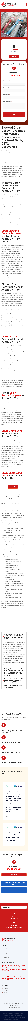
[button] (3, 25)
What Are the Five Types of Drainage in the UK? (14, 970)
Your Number (7, 87)
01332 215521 (14, 75)
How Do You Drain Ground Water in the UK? (13, 973)
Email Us (14, 925)
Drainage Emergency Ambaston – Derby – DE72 (15, 883)
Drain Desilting (10, 336)
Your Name (6, 81)
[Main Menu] (25, 4)
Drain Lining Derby (12, 430)
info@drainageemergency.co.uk (14, 927)
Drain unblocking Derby (11, 474)
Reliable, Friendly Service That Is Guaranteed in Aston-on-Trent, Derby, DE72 (14, 680)
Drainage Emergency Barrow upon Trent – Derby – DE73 (15, 890)
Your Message (7, 101)
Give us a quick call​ (14, 72)
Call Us (14, 916)
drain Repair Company (11, 394)
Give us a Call (13, 486)
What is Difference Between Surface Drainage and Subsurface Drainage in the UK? (14, 978)
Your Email (6, 94)
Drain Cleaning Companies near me (11, 233)
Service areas (7, 907)
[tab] (14, 636)
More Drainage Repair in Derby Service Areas (14, 686)
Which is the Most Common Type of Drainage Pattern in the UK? (13, 966)
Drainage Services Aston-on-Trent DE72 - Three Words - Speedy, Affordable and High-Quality (14, 636)
